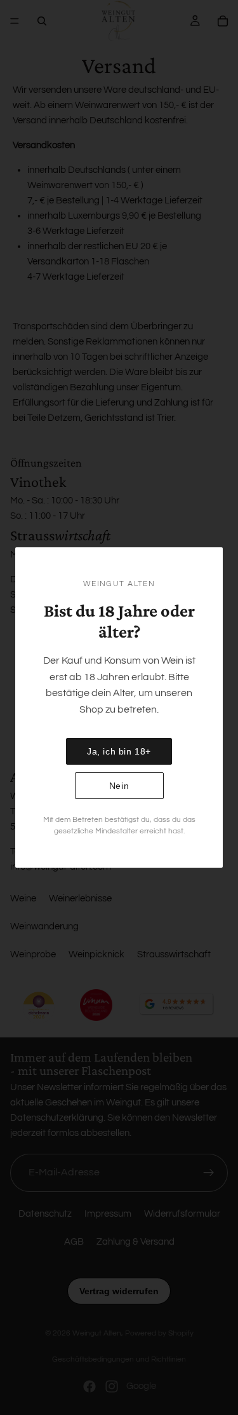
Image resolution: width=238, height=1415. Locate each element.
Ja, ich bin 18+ (119, 751)
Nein (119, 786)
